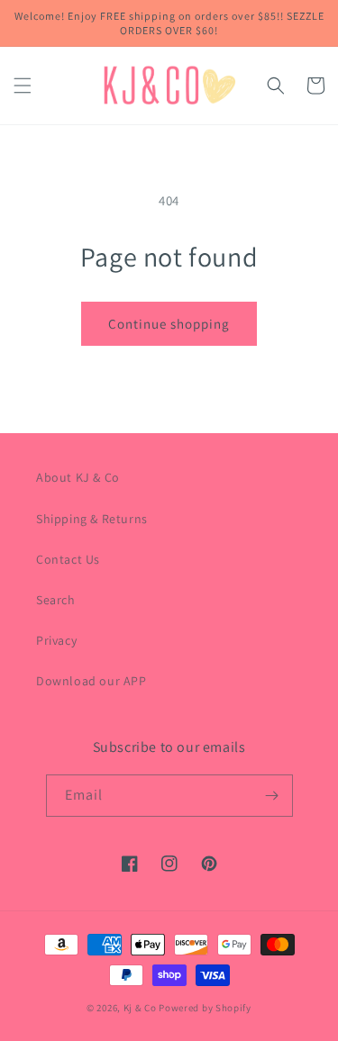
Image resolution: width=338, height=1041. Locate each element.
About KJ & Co (78, 477)
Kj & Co (141, 1007)
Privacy (56, 640)
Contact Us (68, 559)
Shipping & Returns (92, 519)
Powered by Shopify (205, 1007)
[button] (22, 85)
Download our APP (91, 681)
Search (56, 600)
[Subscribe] (272, 795)
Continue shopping (169, 323)
